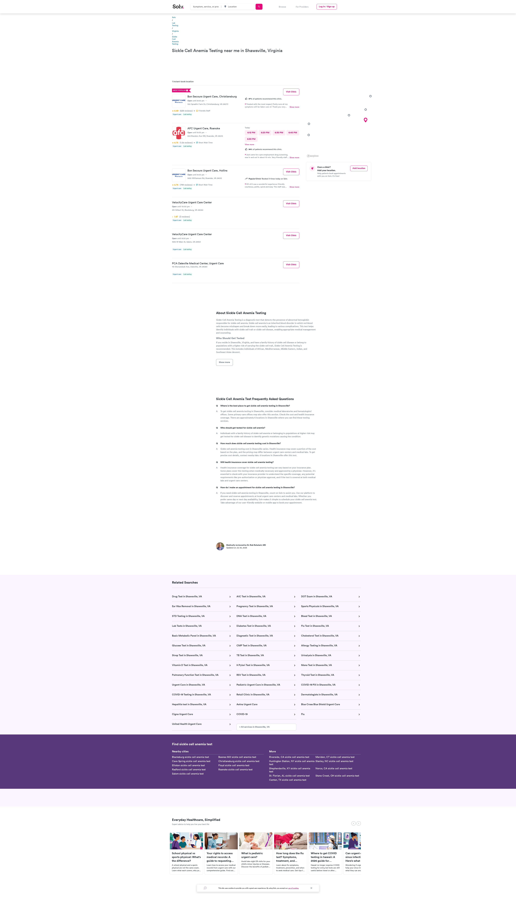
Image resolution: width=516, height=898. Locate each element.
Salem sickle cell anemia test (188, 773)
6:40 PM (293, 132)
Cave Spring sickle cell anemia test (191, 761)
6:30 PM (279, 132)
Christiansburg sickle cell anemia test (238, 761)
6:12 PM (251, 132)
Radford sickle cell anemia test (189, 769)
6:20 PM (265, 132)
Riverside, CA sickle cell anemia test (289, 757)
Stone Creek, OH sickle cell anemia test (337, 775)
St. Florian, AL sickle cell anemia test (289, 775)
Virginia (175, 31)
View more (249, 144)
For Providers (302, 6)
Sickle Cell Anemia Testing (175, 40)
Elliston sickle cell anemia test (188, 765)
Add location (358, 168)
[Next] (358, 823)
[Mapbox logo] (313, 155)
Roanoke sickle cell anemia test (235, 769)
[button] (308, 135)
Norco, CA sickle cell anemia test (334, 768)
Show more (294, 107)
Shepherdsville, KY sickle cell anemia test (289, 770)
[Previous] (353, 823)
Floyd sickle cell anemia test (233, 765)
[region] (339, 118)
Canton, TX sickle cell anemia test (287, 779)
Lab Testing (175, 24)
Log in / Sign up (327, 6)
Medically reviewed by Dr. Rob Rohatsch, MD (246, 545)
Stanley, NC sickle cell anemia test (334, 761)
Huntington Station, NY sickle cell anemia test (291, 763)
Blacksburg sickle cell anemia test (190, 757)
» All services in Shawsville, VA (254, 726)
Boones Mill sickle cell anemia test (237, 757)
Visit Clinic (291, 91)
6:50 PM (251, 139)
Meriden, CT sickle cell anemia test (335, 757)
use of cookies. (293, 888)
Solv (174, 17)
